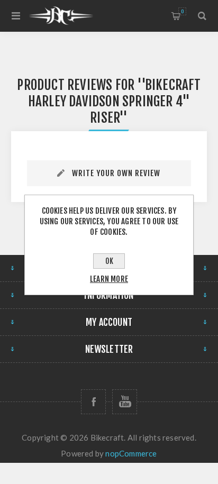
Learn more (109, 279)
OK (109, 261)
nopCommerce (131, 453)
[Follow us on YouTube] (124, 401)
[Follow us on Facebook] (93, 401)
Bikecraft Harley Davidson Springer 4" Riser (114, 101)
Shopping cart (182, 11)
